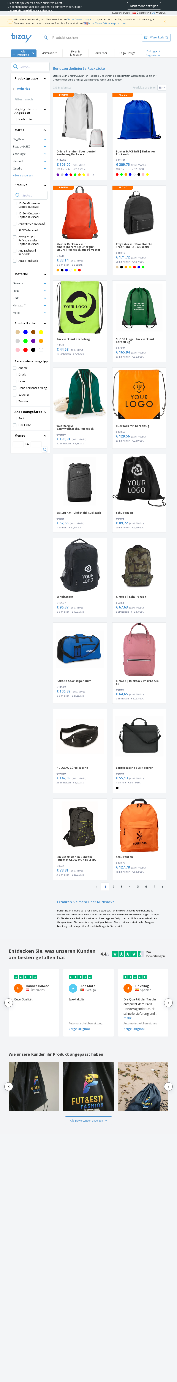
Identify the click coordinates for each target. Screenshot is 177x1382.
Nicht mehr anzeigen (144, 6)
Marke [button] (19, 130)
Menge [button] (19, 435)
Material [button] (21, 274)
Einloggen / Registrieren (153, 53)
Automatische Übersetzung (86, 1023)
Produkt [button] (20, 185)
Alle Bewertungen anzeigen (86, 1120)
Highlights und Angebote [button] (25, 111)
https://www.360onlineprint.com (107, 23)
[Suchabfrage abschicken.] (15, 66)
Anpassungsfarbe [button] (28, 412)
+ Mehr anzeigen (23, 175)
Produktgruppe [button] (26, 78)
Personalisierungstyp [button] (31, 361)
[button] (30, 139)
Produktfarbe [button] (25, 323)
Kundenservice (121, 12)
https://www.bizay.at (80, 19)
